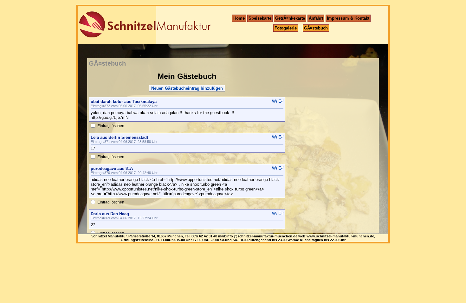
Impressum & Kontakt (348, 18)
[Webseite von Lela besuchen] (274, 137)
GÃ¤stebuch (316, 28)
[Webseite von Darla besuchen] (274, 213)
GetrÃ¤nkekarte (290, 18)
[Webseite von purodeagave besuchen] (274, 168)
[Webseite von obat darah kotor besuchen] (274, 101)
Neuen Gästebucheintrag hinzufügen (187, 88)
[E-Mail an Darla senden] (280, 213)
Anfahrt (316, 18)
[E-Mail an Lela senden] (280, 137)
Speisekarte (260, 18)
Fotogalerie (286, 28)
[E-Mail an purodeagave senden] (280, 168)
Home (239, 18)
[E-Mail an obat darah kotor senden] (280, 101)
